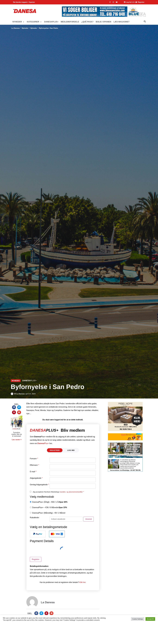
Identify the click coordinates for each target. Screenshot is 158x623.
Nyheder (25, 28)
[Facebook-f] (110, 2)
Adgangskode (36, 478)
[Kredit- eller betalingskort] (57, 534)
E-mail (33, 472)
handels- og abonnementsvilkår (71, 492)
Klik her (82, 582)
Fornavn (34, 459)
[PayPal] (38, 534)
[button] (18, 22)
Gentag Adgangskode (39, 485)
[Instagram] (113, 2)
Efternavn (34, 465)
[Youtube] (116, 2)
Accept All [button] (150, 619)
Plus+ (43, 443)
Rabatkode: (34, 518)
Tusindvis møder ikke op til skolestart (16, 434)
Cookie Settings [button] (137, 619)
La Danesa (15, 28)
